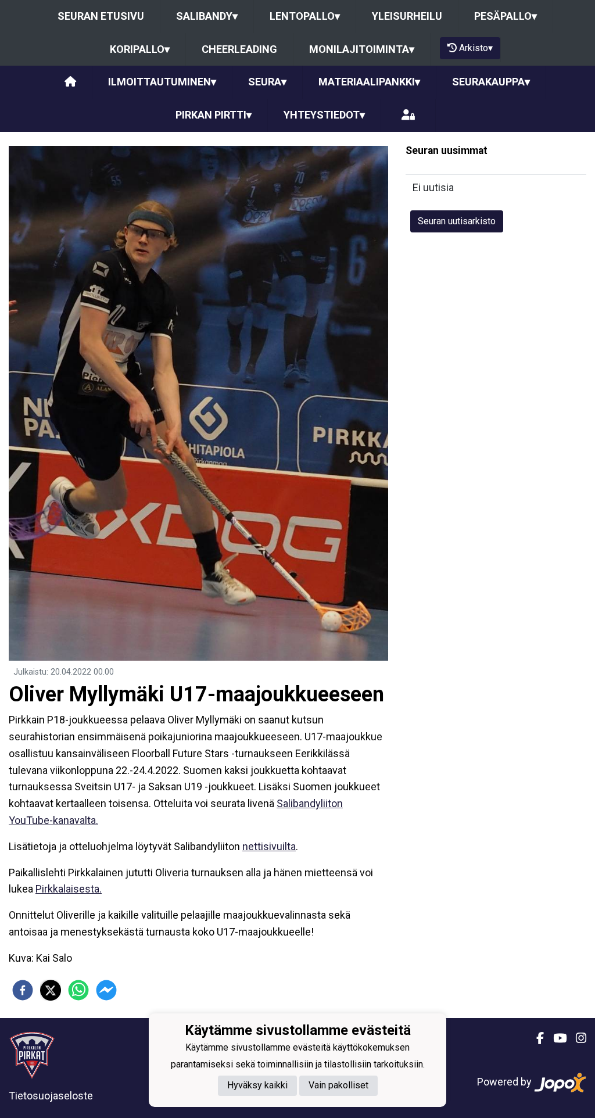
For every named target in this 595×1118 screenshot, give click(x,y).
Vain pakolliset (338, 1085)
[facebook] (22, 990)
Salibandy (207, 16)
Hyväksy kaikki (257, 1085)
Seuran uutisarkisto (457, 221)
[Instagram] (576, 1038)
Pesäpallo (505, 16)
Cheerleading (239, 49)
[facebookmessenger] (106, 990)
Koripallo (140, 49)
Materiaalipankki (369, 82)
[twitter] (50, 990)
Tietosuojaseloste (51, 1096)
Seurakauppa (491, 82)
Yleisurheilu (407, 16)
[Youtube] (555, 1038)
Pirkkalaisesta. (68, 889)
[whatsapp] (78, 990)
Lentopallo (305, 16)
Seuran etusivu (101, 16)
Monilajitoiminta (361, 49)
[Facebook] (535, 1038)
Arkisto (476, 47)
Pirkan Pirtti (213, 115)
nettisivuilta (269, 846)
